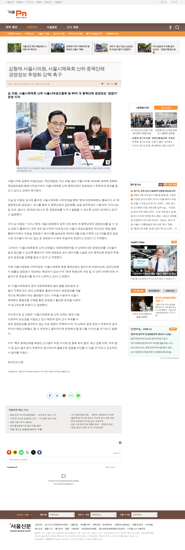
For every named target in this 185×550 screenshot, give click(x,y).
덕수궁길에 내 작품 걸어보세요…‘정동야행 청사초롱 (164, 49)
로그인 (164, 2)
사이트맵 (149, 524)
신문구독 (38, 524)
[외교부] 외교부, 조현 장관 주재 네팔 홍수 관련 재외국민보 (156, 347)
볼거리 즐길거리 (94, 33)
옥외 (65, 524)
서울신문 (10, 2)
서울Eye (19, 2)
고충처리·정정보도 (122, 524)
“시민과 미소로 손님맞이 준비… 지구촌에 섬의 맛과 (33, 418)
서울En (39, 2)
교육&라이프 (112, 33)
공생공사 (48, 2)
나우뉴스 (29, 2)
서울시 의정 (43, 33)
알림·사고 (49, 528)
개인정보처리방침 (88, 528)
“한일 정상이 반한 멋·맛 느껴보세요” (87, 427)
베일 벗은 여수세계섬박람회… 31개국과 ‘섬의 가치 (33, 415)
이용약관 (75, 528)
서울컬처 (58, 2)
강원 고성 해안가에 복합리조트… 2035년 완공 (92, 424)
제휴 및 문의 (137, 524)
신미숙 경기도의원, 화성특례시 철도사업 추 (153, 145)
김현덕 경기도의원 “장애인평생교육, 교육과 (153, 138)
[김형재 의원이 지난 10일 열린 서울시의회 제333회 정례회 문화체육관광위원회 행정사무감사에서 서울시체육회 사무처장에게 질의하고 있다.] (63, 104)
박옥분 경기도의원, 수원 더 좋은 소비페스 (152, 141)
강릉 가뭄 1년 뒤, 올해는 (21, 422)
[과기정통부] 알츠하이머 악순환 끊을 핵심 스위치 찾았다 (156, 343)
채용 (67, 528)
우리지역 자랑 (75, 33)
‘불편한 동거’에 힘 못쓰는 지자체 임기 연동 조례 (92, 418)
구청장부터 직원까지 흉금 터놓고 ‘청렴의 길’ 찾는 (154, 273)
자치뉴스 (29, 33)
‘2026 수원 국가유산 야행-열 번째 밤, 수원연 (155, 195)
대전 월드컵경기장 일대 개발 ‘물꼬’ (25, 426)
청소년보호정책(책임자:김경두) (112, 528)
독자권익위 (107, 524)
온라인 (60, 524)
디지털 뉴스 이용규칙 (136, 528)
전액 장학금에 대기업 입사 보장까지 (87, 421)
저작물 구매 (85, 524)
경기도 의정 (59, 33)
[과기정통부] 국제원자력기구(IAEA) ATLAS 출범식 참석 (155, 352)
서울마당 (74, 524)
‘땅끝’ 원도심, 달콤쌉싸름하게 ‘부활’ (26, 429)
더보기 (173, 329)
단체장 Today (14, 33)
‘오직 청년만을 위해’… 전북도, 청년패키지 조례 (92, 415)
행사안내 (59, 528)
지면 (55, 524)
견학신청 (96, 524)
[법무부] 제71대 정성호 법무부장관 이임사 (149, 338)
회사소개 (38, 528)
